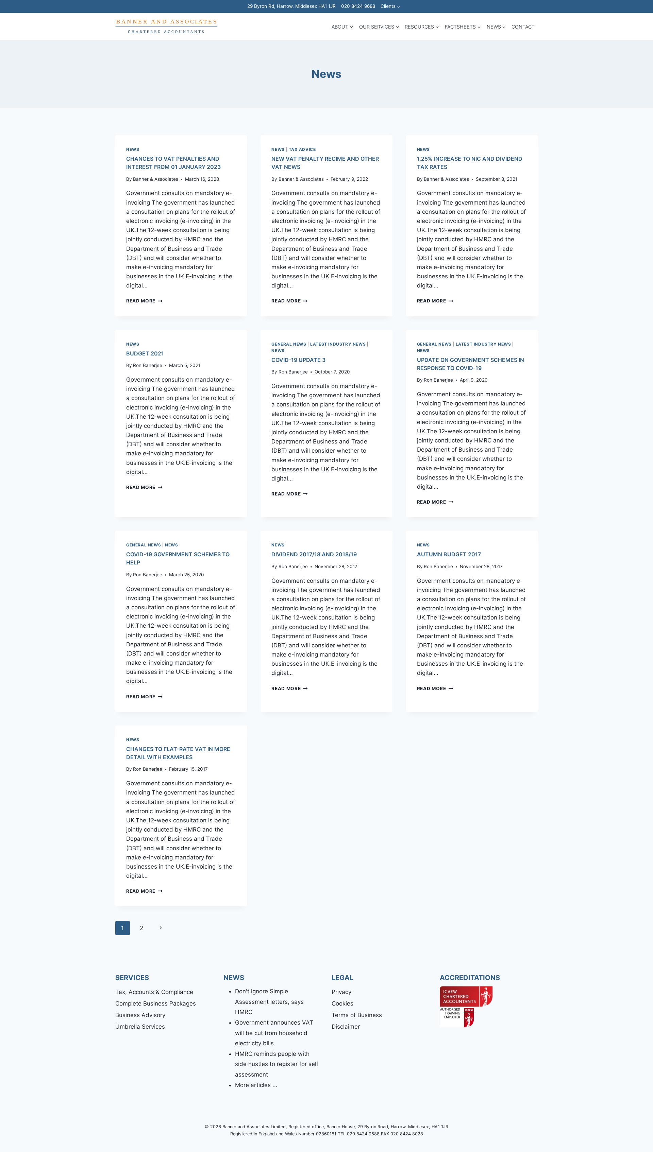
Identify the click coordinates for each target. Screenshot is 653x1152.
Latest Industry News (338, 344)
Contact (523, 27)
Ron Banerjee (147, 365)
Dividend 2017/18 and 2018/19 (314, 554)
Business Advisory (140, 1015)
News (132, 149)
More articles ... (256, 1085)
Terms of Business (357, 1015)
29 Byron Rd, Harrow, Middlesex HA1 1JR (291, 6)
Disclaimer (346, 1026)
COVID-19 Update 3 (298, 359)
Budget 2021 (145, 353)
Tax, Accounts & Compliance (154, 992)
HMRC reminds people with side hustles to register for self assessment (276, 1064)
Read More (144, 300)
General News (288, 344)
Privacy (341, 992)
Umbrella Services (140, 1026)
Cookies (342, 1003)
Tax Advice (302, 149)
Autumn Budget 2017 (449, 554)
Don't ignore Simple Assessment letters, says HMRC (269, 1001)
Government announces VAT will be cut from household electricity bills (274, 1033)
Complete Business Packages (155, 1003)
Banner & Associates (155, 179)
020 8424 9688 (358, 6)
